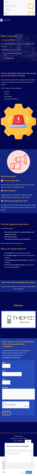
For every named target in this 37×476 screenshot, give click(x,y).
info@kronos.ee (18, 436)
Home (7, 2)
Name (4, 362)
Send (6, 413)
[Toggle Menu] (30, 6)
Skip (23, 472)
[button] (14, 326)
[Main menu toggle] (35, 20)
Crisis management (10, 6)
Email (4, 371)
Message (5, 387)
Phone (4, 379)
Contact (7, 9)
